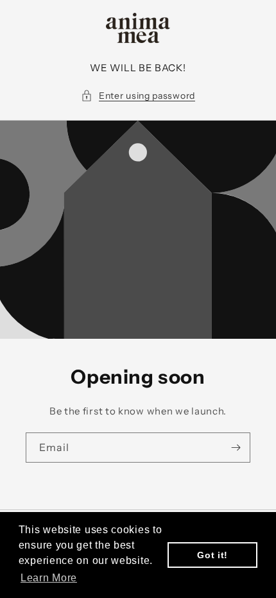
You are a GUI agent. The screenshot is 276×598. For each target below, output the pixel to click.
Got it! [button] (212, 555)
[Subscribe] (235, 447)
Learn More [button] (49, 577)
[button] (138, 96)
